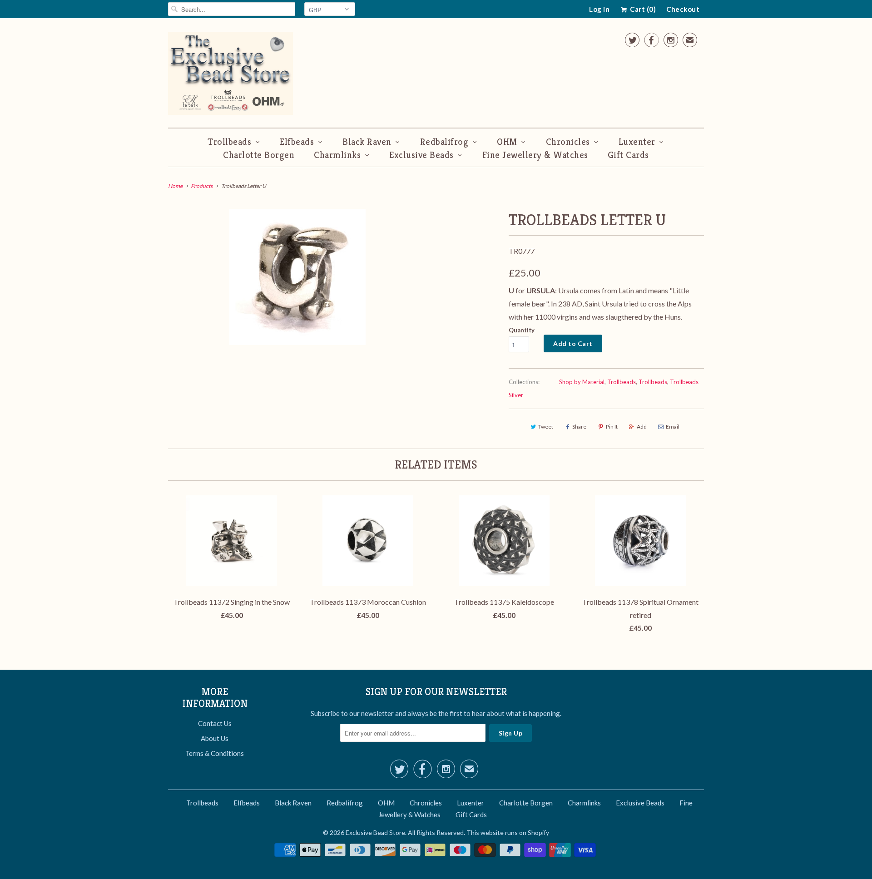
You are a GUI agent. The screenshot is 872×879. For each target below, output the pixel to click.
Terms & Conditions (214, 753)
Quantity (522, 330)
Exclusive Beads (421, 155)
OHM (507, 142)
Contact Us (215, 723)
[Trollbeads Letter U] (297, 277)
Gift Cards (628, 155)
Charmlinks (337, 155)
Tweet (545, 426)
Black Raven (366, 142)
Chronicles (568, 142)
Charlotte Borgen (258, 155)
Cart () (642, 9)
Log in (599, 9)
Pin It (612, 426)
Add (642, 426)
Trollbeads (229, 142)
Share (579, 426)
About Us (214, 738)
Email (672, 426)
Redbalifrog (444, 142)
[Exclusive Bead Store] (230, 75)
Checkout (682, 9)
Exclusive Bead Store (375, 832)
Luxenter (637, 142)
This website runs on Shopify (507, 832)
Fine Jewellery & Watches (535, 155)
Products (202, 186)
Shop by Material (581, 381)
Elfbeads (297, 142)
